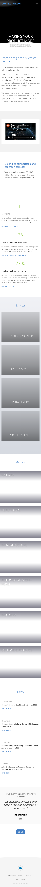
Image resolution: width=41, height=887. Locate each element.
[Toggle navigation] (37, 4)
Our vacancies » (7, 286)
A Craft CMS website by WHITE (20, 883)
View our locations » (9, 227)
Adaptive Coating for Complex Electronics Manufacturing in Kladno (17, 768)
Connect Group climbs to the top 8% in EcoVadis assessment (20, 725)
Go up (20, 832)
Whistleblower (20, 879)
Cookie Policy (29, 875)
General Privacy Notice (15, 875)
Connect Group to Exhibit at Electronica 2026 (19, 705)
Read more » (6, 709)
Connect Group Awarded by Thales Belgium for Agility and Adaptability (19, 746)
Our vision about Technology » (13, 255)
